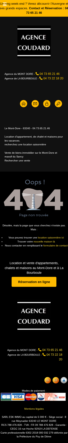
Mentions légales (34, 408)
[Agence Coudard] (23, 103)
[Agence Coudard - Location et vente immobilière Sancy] (34, 42)
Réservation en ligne (34, 282)
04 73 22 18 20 (53, 78)
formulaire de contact (55, 245)
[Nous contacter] (35, 103)
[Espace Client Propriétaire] (47, 103)
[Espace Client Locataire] (58, 103)
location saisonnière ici (51, 237)
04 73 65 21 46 (49, 74)
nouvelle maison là (44, 241)
